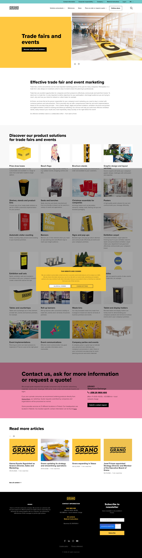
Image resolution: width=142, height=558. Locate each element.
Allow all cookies (60, 286)
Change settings (82, 286)
